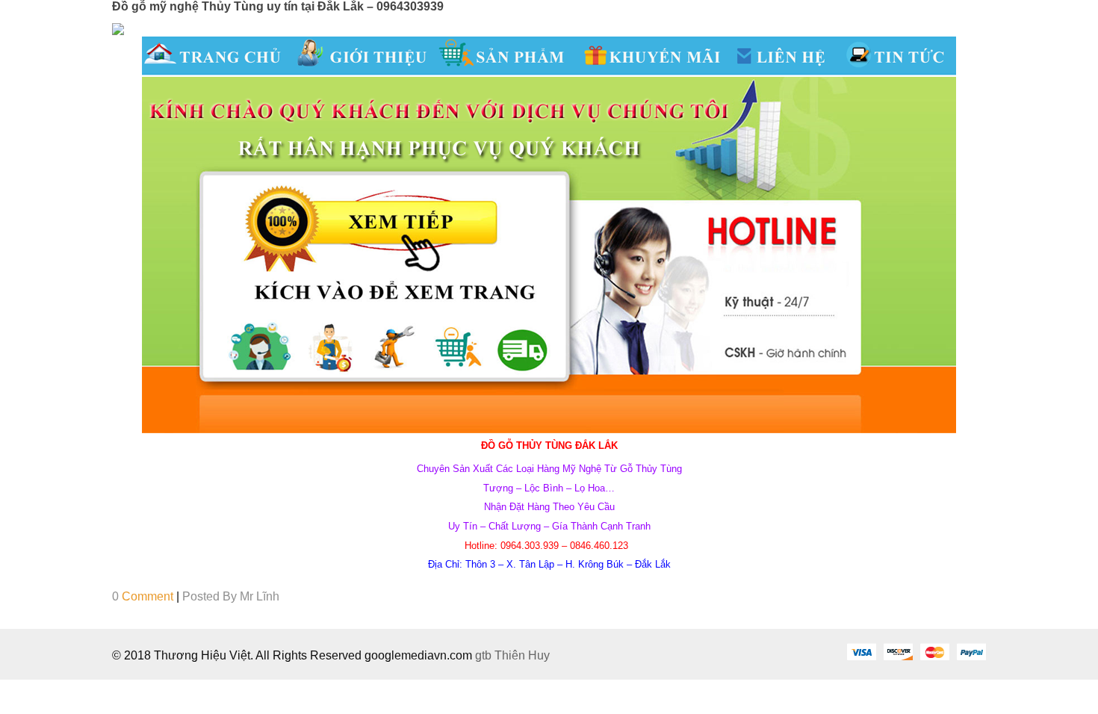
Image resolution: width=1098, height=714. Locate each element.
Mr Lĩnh (259, 596)
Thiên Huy (522, 655)
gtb (484, 655)
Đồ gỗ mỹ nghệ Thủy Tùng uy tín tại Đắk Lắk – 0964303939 (278, 6)
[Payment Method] (861, 651)
